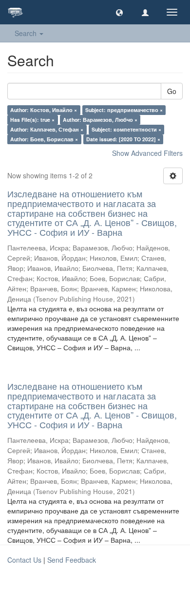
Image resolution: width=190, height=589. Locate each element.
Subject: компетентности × (126, 129)
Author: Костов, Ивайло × (43, 110)
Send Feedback (71, 560)
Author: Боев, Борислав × (44, 139)
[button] (119, 12)
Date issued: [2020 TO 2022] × (123, 139)
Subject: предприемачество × (124, 110)
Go (171, 91)
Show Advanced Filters (147, 153)
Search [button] (26, 33)
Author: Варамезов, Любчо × (100, 119)
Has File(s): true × (32, 119)
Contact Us (24, 560)
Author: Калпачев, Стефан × (46, 129)
